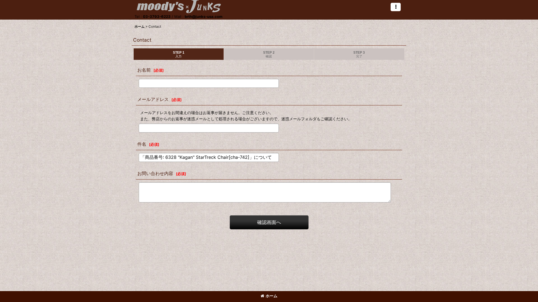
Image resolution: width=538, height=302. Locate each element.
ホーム (271, 295)
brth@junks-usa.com (203, 16)
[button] (396, 7)
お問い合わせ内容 (155, 173)
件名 (141, 144)
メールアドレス (153, 99)
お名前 (144, 70)
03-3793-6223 (157, 16)
